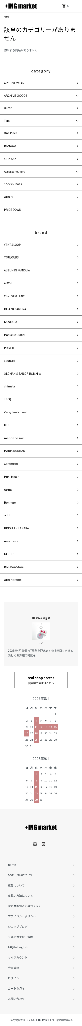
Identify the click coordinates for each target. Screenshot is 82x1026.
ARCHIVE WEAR (14, 83)
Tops (7, 121)
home (6, 16)
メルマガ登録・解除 (20, 937)
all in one (10, 159)
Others (8, 197)
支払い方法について (20, 895)
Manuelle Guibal (14, 335)
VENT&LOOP (12, 245)
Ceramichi (11, 464)
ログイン (13, 978)
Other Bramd (12, 580)
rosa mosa (11, 541)
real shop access (41, 680)
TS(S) (7, 399)
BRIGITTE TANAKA (16, 528)
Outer (8, 108)
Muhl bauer (11, 477)
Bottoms (10, 146)
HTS (6, 425)
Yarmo (8, 490)
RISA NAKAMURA (15, 309)
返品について (16, 885)
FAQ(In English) (18, 947)
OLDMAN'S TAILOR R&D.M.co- (23, 373)
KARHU (9, 554)
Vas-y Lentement (15, 412)
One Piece (10, 133)
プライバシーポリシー (22, 916)
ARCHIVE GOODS (15, 96)
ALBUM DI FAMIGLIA (17, 270)
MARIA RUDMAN (14, 451)
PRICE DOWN (12, 210)
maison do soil (13, 438)
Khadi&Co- (11, 322)
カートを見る (16, 988)
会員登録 (13, 968)
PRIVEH (9, 348)
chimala (9, 386)
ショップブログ (17, 926)
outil (7, 515)
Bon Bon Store (14, 567)
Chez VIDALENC (14, 296)
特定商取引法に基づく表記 (24, 906)
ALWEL (8, 283)
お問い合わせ (16, 999)
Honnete (10, 502)
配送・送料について (20, 875)
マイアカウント (17, 957)
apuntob (10, 361)
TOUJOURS (11, 257)
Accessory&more (14, 172)
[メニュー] (76, 6)
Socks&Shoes (13, 184)
